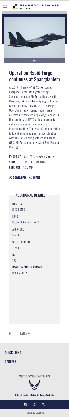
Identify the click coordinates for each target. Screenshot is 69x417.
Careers (10, 361)
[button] (5, 7)
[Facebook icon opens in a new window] (25, 404)
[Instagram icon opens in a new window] (34, 404)
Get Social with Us (34, 376)
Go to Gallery (19, 333)
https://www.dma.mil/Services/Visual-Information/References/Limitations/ (31, 318)
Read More (19, 273)
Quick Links (13, 352)
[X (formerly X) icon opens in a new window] (43, 404)
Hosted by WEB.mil (34, 413)
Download (19, 177)
